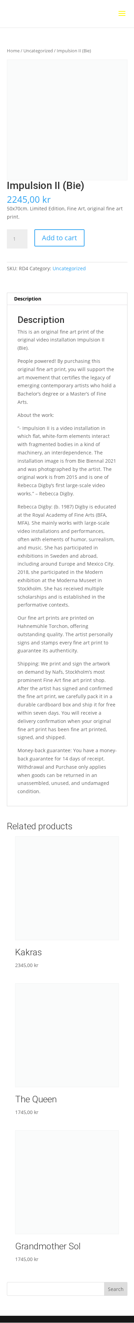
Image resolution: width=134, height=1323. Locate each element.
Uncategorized (38, 51)
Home (13, 51)
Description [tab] (27, 298)
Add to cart (59, 237)
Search (116, 1289)
